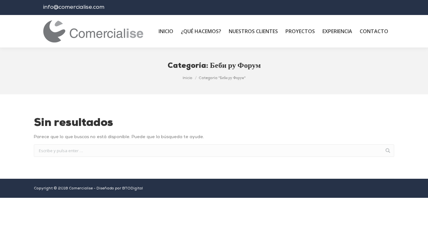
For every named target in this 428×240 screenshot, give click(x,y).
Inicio (187, 78)
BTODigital (132, 188)
